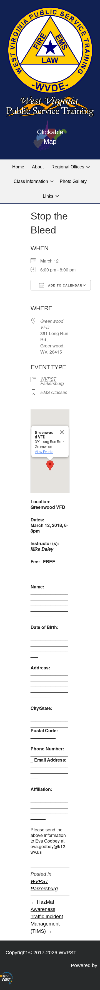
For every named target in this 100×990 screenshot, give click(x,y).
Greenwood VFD (51, 324)
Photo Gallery (73, 181)
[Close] (62, 432)
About (38, 166)
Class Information (31, 181)
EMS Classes (53, 392)
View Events (44, 452)
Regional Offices (67, 166)
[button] (88, 167)
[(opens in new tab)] (6, 978)
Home (18, 166)
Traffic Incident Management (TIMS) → (47, 924)
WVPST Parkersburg (52, 381)
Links (48, 196)
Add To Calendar (64, 285)
